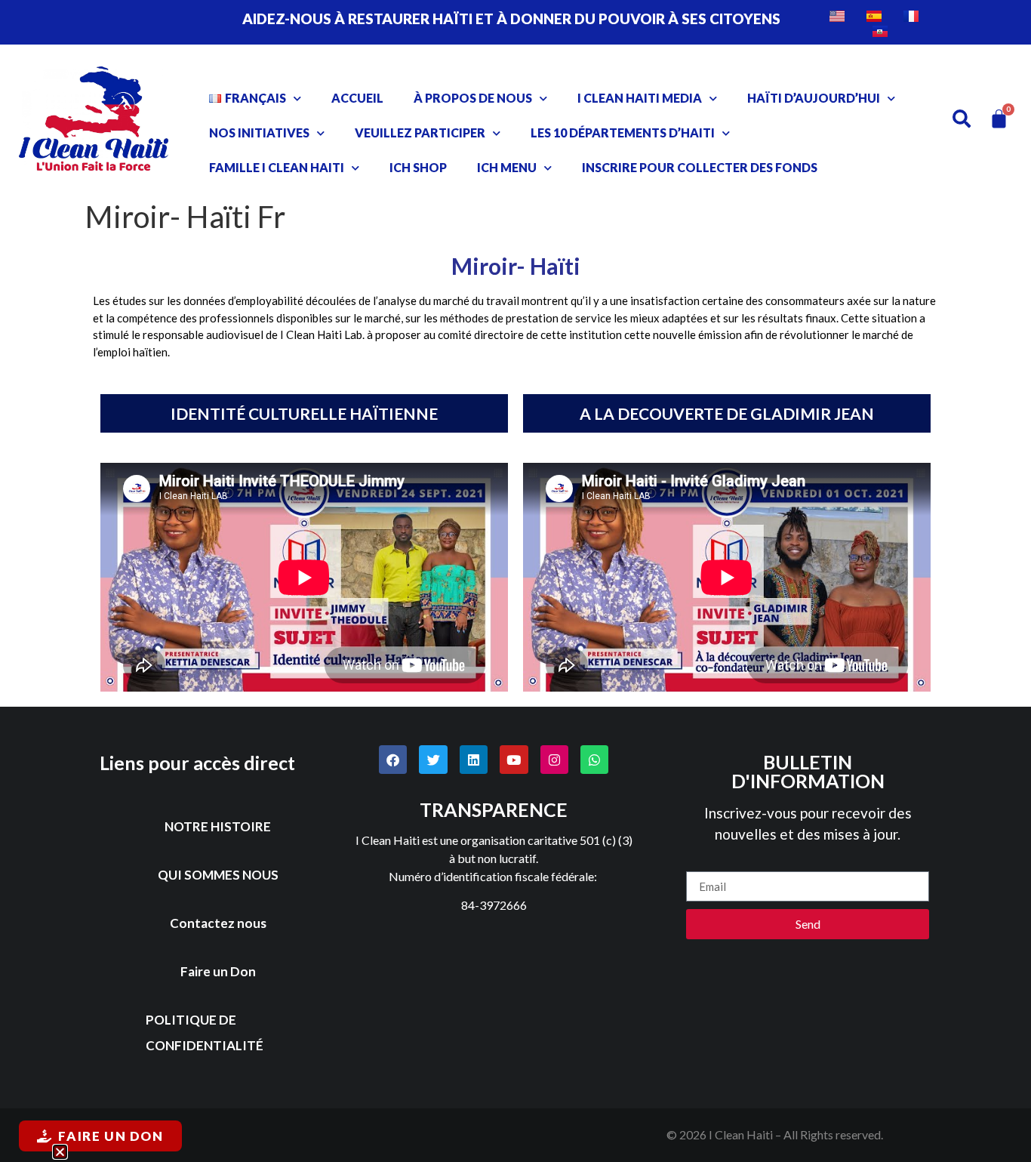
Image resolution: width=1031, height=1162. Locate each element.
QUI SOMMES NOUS (218, 875)
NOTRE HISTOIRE (218, 826)
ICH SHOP (418, 167)
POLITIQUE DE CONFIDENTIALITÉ (204, 1032)
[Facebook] (393, 759)
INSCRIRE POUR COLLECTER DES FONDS (699, 167)
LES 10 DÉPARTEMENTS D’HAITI (623, 132)
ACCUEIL (357, 98)
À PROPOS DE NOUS (473, 98)
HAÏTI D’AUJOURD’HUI (813, 98)
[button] (60, 1151)
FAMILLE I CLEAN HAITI (276, 167)
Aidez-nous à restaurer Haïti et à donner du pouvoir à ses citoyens (511, 18)
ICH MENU (507, 167)
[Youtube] (514, 759)
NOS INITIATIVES (259, 132)
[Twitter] (433, 759)
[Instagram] (554, 759)
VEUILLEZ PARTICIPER (420, 132)
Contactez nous (218, 923)
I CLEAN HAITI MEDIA (639, 98)
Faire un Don (218, 971)
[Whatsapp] (594, 759)
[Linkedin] (474, 759)
